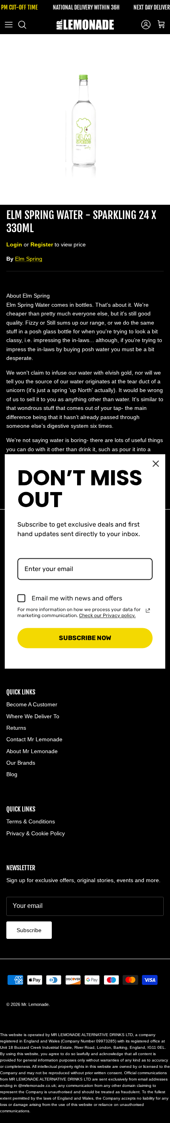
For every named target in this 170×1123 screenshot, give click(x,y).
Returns (16, 728)
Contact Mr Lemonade (34, 739)
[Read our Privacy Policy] (148, 610)
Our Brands (20, 763)
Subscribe (29, 930)
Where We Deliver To (32, 716)
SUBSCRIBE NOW (85, 638)
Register (41, 244)
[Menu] (8, 24)
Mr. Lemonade (35, 1004)
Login (14, 244)
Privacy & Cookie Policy (35, 833)
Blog (11, 774)
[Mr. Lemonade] (85, 24)
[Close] (155, 463)
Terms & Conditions (30, 821)
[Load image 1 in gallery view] (85, 119)
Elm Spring (28, 259)
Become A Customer (31, 704)
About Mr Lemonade (32, 751)
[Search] (26, 24)
